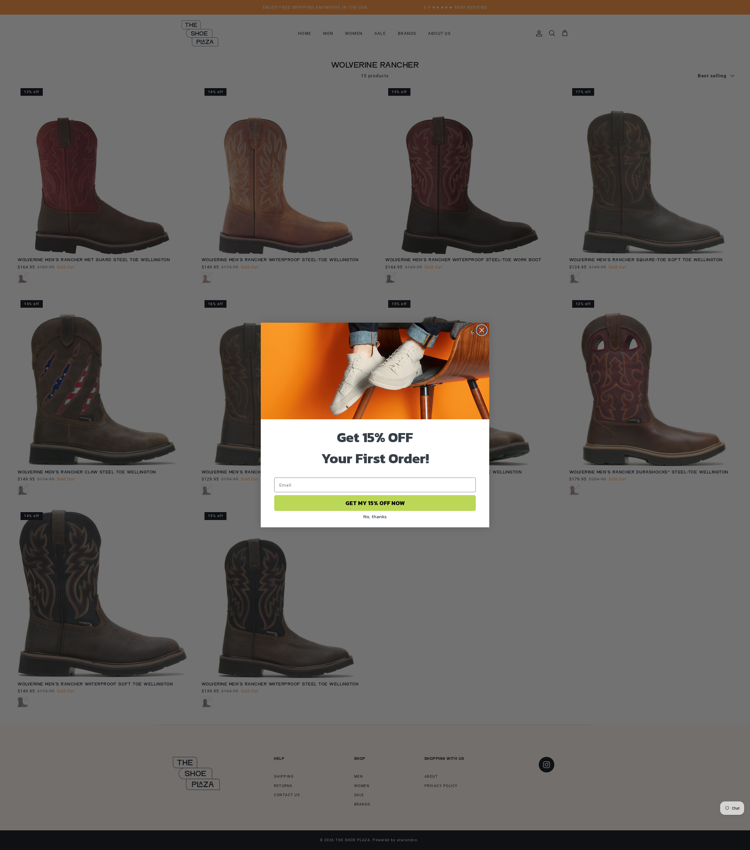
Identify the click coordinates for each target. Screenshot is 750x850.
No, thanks (375, 516)
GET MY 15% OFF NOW (375, 503)
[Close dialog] (482, 330)
